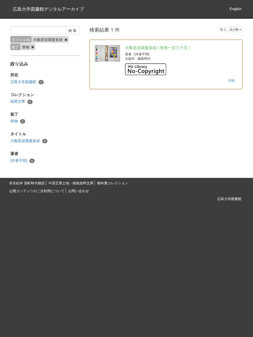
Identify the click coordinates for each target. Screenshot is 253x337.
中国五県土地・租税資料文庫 (70, 182)
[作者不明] (21, 160)
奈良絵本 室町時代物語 (27, 182)
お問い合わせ (78, 190)
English (235, 8)
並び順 (234, 29)
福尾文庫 (20, 101)
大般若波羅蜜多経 (28, 140)
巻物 (16, 121)
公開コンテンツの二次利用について (36, 190)
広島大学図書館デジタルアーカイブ (48, 8)
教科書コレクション (112, 182)
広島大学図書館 (26, 81)
